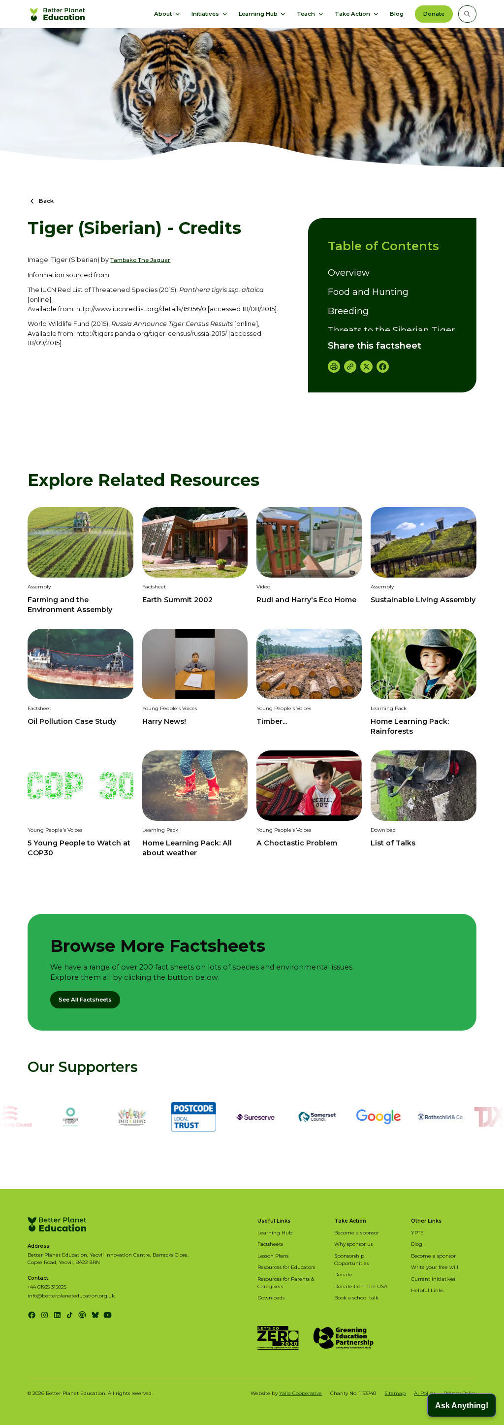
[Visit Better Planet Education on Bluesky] (95, 1315)
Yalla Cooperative (300, 1393)
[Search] (467, 13)
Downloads (270, 1297)
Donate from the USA (360, 1286)
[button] (167, 14)
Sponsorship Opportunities (351, 1259)
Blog (397, 13)
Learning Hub (274, 1232)
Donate (433, 13)
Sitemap (395, 1393)
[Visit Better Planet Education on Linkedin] (57, 1315)
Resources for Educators (286, 1267)
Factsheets (270, 1244)
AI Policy (424, 1393)
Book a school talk (356, 1297)
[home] (58, 14)
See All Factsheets (85, 999)
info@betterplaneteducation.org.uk (71, 1295)
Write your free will (434, 1267)
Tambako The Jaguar (140, 260)
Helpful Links (427, 1290)
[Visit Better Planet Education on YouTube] (107, 1315)
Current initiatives (433, 1279)
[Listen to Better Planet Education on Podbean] (82, 1315)
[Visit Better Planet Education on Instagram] (44, 1315)
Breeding (348, 311)
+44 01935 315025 (47, 1287)
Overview (349, 272)
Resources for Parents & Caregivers (286, 1282)
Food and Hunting (368, 292)
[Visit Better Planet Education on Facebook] (32, 1315)
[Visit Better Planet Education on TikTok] (69, 1315)
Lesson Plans (272, 1256)
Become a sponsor (356, 1232)
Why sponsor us (353, 1244)
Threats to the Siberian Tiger (391, 330)
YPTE (417, 1232)
